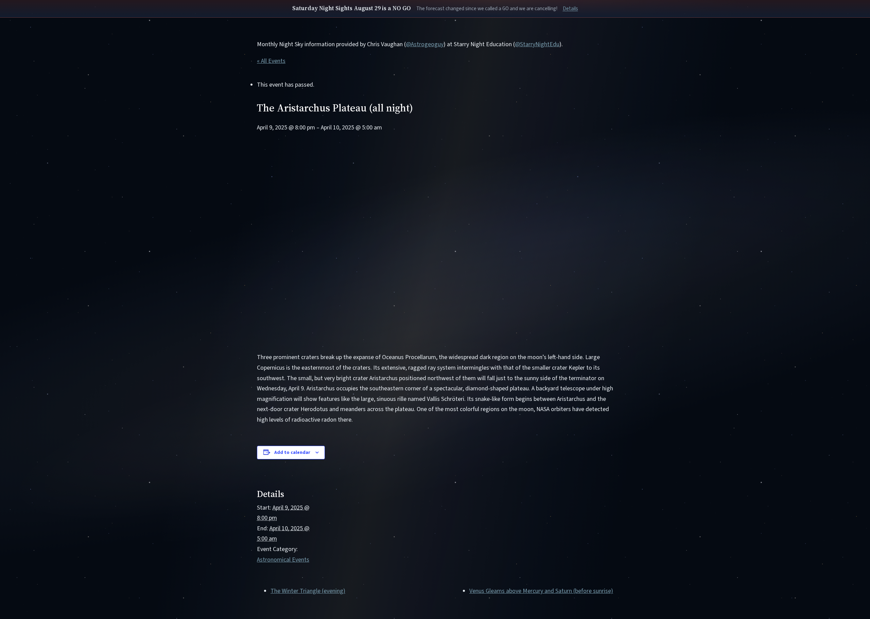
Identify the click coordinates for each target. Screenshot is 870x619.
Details (570, 8)
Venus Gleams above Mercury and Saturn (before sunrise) (541, 591)
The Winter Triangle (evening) (308, 591)
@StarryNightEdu (537, 44)
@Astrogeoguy (424, 44)
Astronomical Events (283, 559)
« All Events (271, 61)
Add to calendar (292, 452)
